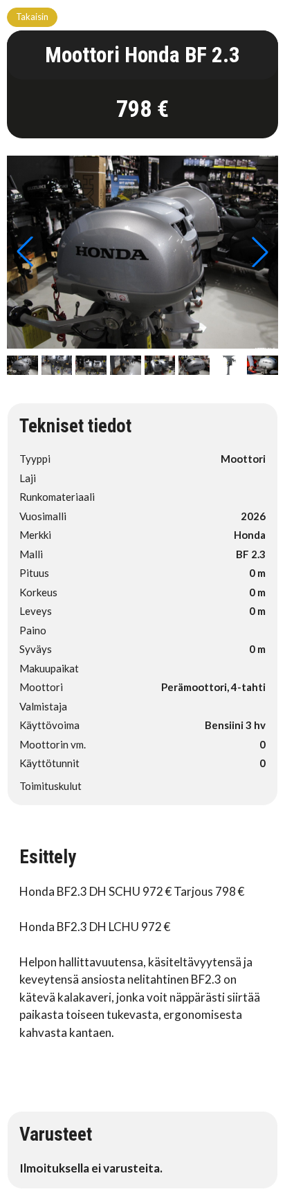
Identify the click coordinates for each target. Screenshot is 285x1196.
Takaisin (32, 16)
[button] (260, 252)
